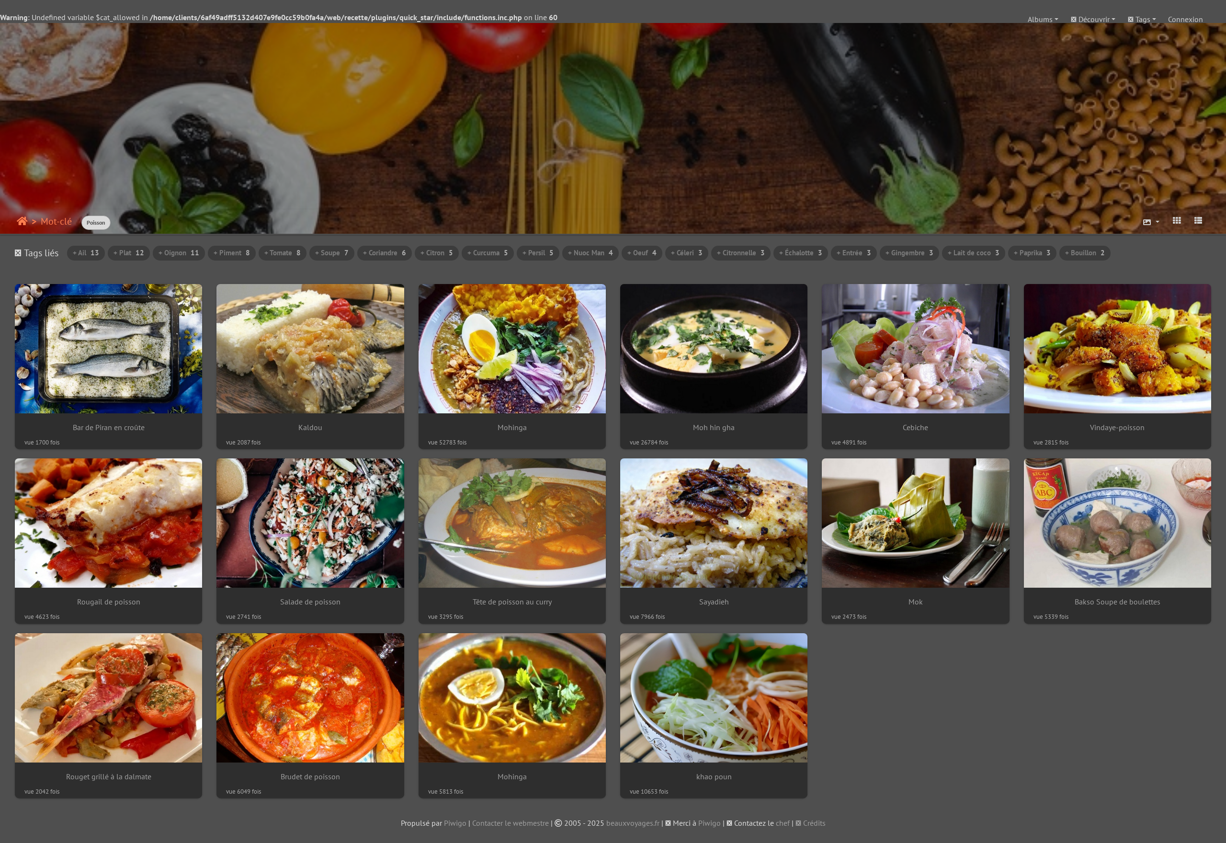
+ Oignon (179, 252)
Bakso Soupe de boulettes (1117, 601)
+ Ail (86, 252)
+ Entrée (854, 252)
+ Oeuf (642, 252)
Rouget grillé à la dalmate (108, 776)
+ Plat (129, 252)
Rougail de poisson (108, 601)
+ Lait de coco (973, 252)
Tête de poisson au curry (512, 601)
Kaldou (310, 427)
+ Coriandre (384, 252)
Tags (1142, 19)
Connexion (1185, 19)
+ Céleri (687, 252)
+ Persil (538, 252)
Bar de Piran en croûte (109, 427)
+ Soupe (332, 252)
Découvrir (1093, 19)
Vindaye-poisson (1117, 427)
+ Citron (436, 252)
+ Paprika (1032, 252)
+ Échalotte (800, 252)
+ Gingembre (909, 252)
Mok (915, 601)
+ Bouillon (1085, 252)
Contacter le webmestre (510, 823)
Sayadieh (714, 601)
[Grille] (1177, 220)
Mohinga (512, 427)
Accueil (22, 221)
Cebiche (915, 427)
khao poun (714, 776)
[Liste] (1198, 220)
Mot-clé (56, 221)
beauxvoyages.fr (632, 823)
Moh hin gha (714, 427)
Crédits (813, 823)
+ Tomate (282, 252)
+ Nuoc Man (590, 252)
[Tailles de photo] (1151, 222)
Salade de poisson (310, 601)
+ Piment (232, 252)
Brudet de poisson (310, 776)
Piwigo (455, 823)
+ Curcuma (487, 252)
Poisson (96, 222)
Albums (1040, 19)
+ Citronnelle (741, 252)
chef (783, 823)
